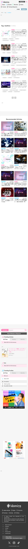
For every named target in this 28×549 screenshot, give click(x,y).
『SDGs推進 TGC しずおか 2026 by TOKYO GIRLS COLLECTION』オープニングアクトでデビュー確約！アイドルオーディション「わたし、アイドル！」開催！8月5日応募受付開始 (19, 85)
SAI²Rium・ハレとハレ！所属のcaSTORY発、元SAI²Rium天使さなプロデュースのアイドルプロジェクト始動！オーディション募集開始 (19, 32)
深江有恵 (10, 91)
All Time (5, 339)
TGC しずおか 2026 (14, 90)
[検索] (26, 330)
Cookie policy (7, 533)
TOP (2, 12)
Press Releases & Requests (14, 333)
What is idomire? (8, 524)
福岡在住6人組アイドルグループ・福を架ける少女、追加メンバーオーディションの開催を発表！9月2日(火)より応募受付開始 (19, 59)
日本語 (18, 9)
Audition (17, 38)
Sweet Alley (5, 90)
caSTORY (5, 38)
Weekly (14, 339)
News (3, 4)
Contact (4, 7)
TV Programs (16, 77)
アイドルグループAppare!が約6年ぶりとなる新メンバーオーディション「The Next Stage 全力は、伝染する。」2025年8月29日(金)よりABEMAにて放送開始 (19, 72)
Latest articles (6, 510)
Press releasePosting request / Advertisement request (14, 537)
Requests (22, 1)
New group (15, 52)
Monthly (23, 339)
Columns (9, 4)
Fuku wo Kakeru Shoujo (21, 65)
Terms (6, 529)
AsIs (4, 52)
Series (21, 4)
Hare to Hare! (5, 40)
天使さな (12, 40)
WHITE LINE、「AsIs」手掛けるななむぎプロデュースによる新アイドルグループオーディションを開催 (19, 46)
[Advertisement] (14, 425)
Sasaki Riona (17, 91)
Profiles (17, 513)
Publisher (7, 526)
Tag (5, 12)
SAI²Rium (11, 38)
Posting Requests (12, 7)
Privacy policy (8, 531)
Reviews (16, 4)
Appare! (4, 77)
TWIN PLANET (6, 65)
